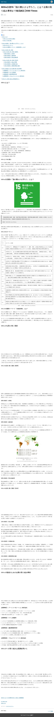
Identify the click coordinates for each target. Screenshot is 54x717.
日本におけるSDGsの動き (9, 38)
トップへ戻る (50, 711)
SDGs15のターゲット (8, 45)
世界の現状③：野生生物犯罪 (11, 57)
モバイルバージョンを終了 (27, 715)
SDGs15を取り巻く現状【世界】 (10, 51)
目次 (3, 35)
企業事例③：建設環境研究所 (10, 74)
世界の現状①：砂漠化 (9, 53)
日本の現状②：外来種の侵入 (11, 64)
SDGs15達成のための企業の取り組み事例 (12, 68)
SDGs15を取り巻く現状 (7, 50)
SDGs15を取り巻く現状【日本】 (10, 60)
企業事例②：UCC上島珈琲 (9, 72)
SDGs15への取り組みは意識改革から (10, 79)
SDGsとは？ (5, 37)
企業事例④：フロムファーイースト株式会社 (13, 76)
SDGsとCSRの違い (7, 40)
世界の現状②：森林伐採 (10, 55)
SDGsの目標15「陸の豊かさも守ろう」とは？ (13, 43)
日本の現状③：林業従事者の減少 (12, 65)
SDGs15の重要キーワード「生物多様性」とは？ (14, 47)
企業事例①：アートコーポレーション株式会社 (14, 70)
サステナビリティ (10, 706)
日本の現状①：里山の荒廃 (10, 62)
